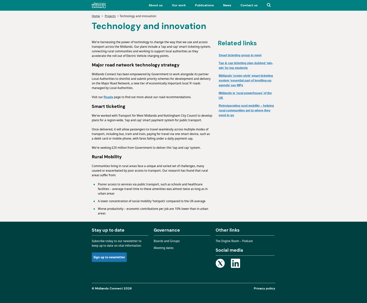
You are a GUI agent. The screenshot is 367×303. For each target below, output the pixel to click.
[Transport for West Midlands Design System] (107, 5)
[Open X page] (220, 264)
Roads (108, 97)
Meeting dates (164, 248)
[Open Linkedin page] (235, 264)
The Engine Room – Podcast (234, 241)
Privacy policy (264, 288)
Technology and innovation (138, 16)
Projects (110, 16)
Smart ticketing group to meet (240, 55)
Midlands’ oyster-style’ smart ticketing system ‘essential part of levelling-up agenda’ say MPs (246, 80)
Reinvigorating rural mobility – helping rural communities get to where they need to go (246, 110)
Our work (179, 5)
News (227, 5)
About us (156, 5)
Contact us (249, 5)
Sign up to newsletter (109, 257)
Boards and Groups (167, 241)
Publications (204, 5)
